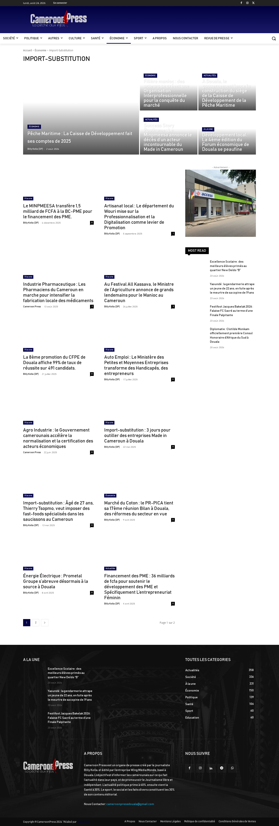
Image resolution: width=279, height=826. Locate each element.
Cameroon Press (32, 306)
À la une (208, 129)
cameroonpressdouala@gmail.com (130, 804)
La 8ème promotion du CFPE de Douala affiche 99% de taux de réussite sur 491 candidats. (54, 362)
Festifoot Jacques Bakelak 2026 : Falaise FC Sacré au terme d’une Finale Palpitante (231, 311)
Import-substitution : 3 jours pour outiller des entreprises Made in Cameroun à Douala (137, 435)
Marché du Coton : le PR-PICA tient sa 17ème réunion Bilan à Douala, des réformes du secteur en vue (138, 508)
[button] (274, 38)
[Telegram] (222, 768)
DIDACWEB (83, 822)
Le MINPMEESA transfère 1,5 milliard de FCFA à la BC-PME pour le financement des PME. (57, 211)
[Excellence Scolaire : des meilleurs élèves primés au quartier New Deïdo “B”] (195, 267)
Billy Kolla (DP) (31, 223)
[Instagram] (247, 3)
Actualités (210, 75)
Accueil (27, 50)
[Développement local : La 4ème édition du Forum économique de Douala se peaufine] (227, 133)
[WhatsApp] (232, 768)
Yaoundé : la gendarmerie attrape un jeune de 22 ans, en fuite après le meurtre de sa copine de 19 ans (232, 288)
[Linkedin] (211, 768)
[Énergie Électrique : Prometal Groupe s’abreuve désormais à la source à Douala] (58, 552)
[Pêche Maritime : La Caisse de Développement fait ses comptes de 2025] (81, 111)
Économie (40, 50)
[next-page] (44, 622)
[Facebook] (241, 3)
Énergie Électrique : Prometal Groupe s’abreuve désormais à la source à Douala (55, 581)
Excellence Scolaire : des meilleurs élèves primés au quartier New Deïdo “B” (228, 266)
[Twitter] (253, 3)
